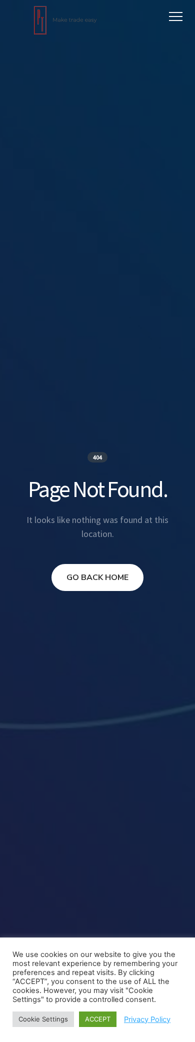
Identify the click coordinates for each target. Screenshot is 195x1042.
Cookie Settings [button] (43, 1019)
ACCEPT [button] (97, 1019)
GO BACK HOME (97, 577)
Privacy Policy (147, 1019)
